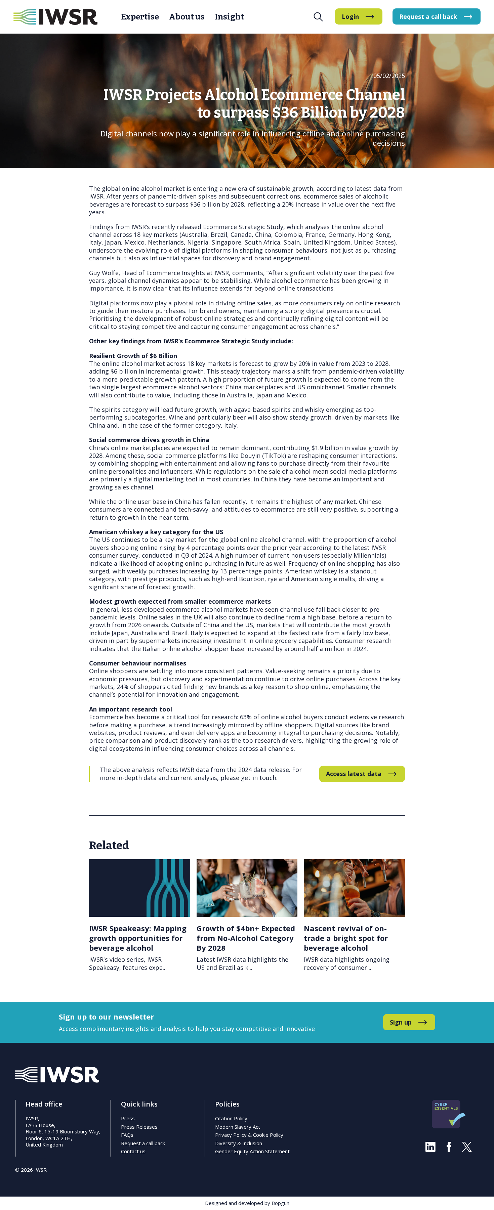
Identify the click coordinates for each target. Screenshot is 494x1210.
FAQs (127, 1134)
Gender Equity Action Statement (252, 1151)
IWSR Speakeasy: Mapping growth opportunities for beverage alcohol (138, 937)
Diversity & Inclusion (238, 1143)
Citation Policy (231, 1118)
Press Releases (139, 1126)
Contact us (133, 1151)
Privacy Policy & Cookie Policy (249, 1134)
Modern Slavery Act (237, 1126)
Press (128, 1118)
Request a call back (143, 1143)
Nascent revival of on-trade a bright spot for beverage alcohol (346, 937)
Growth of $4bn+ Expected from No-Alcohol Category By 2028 (246, 937)
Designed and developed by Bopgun (247, 1203)
